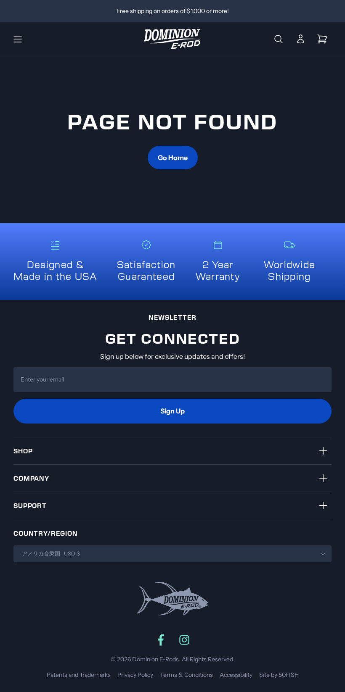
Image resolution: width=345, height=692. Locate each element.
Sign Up (172, 411)
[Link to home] (172, 39)
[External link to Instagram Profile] (184, 639)
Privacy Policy (135, 675)
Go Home (173, 157)
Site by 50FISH (279, 675)
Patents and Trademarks (79, 675)
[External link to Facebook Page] (160, 639)
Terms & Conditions (186, 675)
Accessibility (236, 675)
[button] (17, 39)
